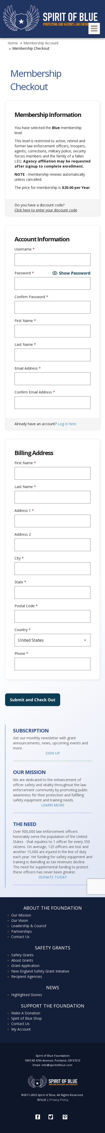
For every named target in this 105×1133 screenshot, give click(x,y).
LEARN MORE (52, 805)
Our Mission (21, 915)
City (19, 558)
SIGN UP (53, 753)
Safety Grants (22, 954)
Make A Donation (25, 1013)
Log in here (67, 423)
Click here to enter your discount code (46, 210)
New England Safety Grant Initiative (40, 971)
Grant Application (25, 965)
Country (23, 629)
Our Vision (19, 920)
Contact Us (20, 936)
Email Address (28, 368)
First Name (25, 320)
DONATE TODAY (52, 877)
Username (25, 249)
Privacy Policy (58, 1100)
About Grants (22, 960)
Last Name (25, 344)
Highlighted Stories (26, 994)
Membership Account (41, 43)
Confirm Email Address (35, 392)
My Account (21, 1029)
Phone (21, 653)
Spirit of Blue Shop (26, 1018)
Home (13, 43)
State (20, 582)
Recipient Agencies (26, 976)
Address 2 (23, 534)
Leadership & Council (28, 925)
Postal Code (26, 605)
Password (24, 273)
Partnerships (21, 931)
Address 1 (24, 510)
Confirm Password (31, 296)
